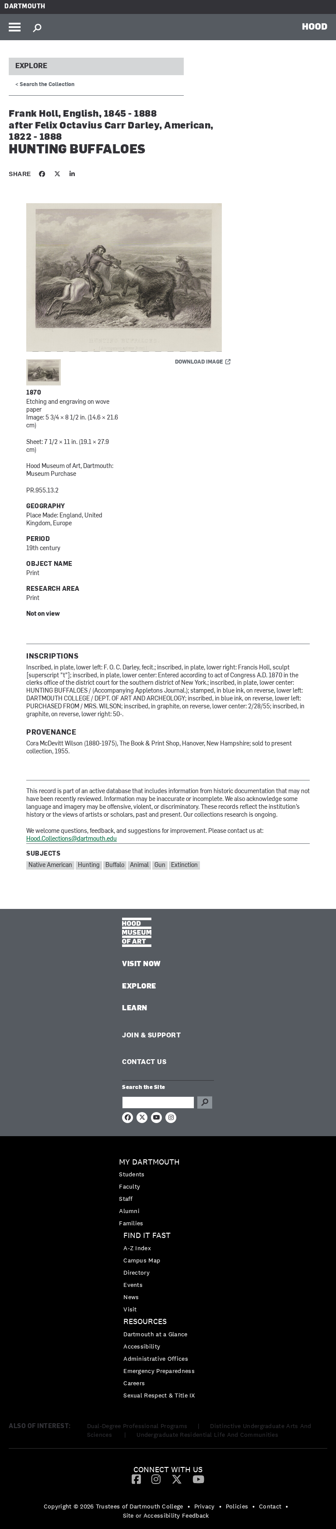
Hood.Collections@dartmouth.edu (71, 839)
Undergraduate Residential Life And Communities (207, 1435)
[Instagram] (156, 1479)
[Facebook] (136, 1479)
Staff (126, 1199)
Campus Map (141, 1260)
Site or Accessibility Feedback (166, 1515)
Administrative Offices (155, 1359)
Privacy (204, 1506)
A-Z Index (137, 1248)
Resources (145, 1322)
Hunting (89, 865)
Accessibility (141, 1346)
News (131, 1297)
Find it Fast (147, 1235)
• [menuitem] (189, 1506)
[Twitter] (177, 1479)
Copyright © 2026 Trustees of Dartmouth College (113, 1506)
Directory (136, 1272)
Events (133, 1285)
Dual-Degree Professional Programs (137, 1426)
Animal (139, 865)
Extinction (184, 865)
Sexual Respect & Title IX (159, 1395)
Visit (130, 1309)
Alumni (129, 1211)
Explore (31, 66)
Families (131, 1223)
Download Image (199, 362)
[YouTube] (198, 1479)
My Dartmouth (149, 1162)
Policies (237, 1506)
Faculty (129, 1186)
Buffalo (114, 865)
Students (131, 1174)
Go (204, 1102)
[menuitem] (168, 1192)
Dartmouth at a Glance (155, 1334)
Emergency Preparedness (159, 1371)
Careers (134, 1383)
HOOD (314, 26)
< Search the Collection (44, 84)
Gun (159, 865)
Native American (50, 865)
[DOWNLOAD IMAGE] (131, 278)
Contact (270, 1506)
